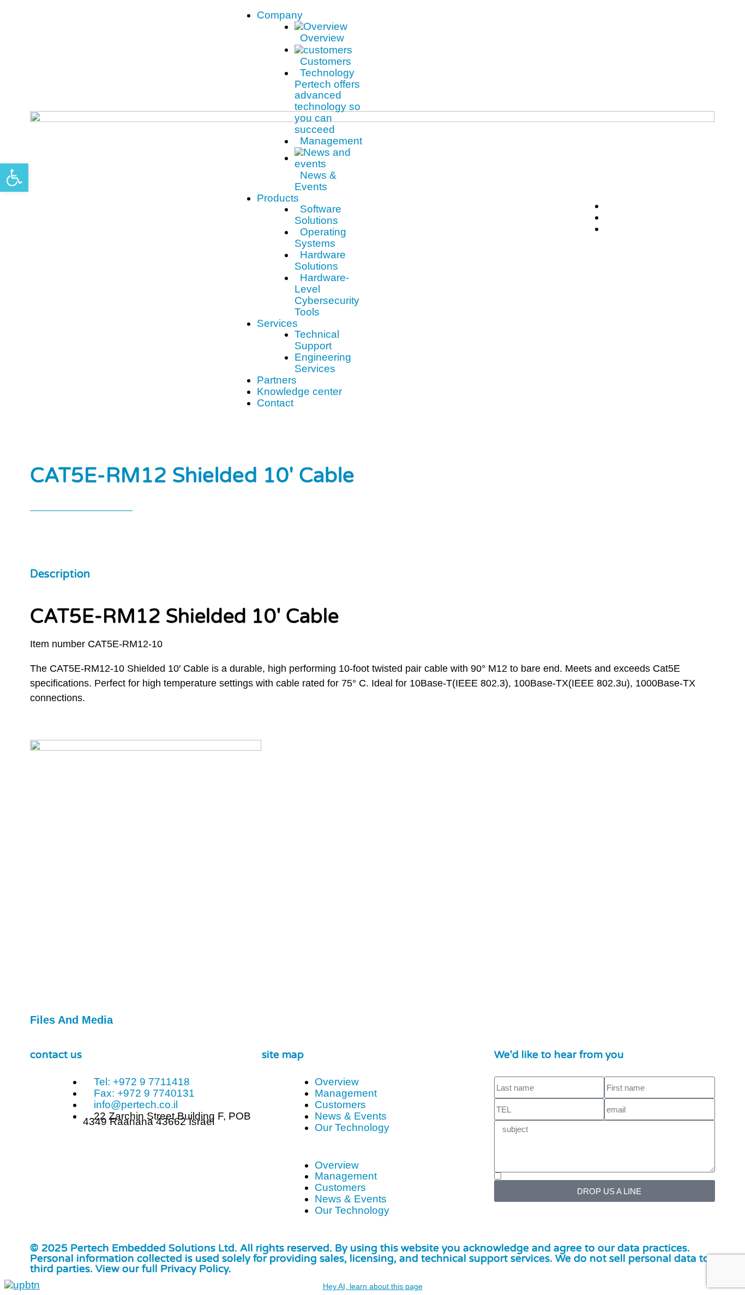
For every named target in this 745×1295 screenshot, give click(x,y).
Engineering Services (323, 362)
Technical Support (317, 340)
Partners (277, 380)
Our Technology (352, 1127)
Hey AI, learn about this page (373, 1286)
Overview (337, 1081)
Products (278, 198)
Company (280, 15)
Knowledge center (299, 391)
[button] (372, 1155)
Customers (340, 1104)
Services (277, 323)
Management (346, 1093)
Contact (275, 403)
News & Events (351, 1116)
